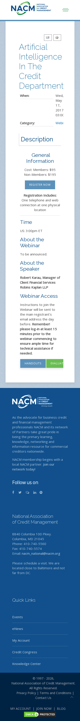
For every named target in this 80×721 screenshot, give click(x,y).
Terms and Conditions (55, 693)
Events (17, 617)
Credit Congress (24, 652)
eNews (17, 628)
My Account (21, 640)
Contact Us (43, 698)
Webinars (63, 123)
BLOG (61, 708)
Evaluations (61, 363)
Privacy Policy (24, 693)
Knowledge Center (26, 663)
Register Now (40, 185)
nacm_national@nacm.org (41, 553)
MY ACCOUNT (20, 708)
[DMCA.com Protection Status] (40, 714)
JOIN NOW (44, 708)
